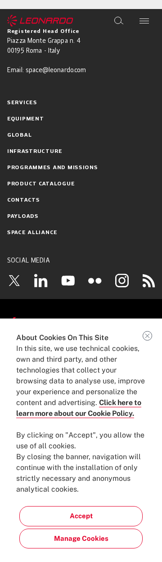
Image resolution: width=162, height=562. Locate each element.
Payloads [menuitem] (23, 216)
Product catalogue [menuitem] (41, 184)
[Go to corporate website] (40, 21)
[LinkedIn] (41, 280)
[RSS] (149, 280)
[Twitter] (14, 280)
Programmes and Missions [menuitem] (52, 167)
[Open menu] (144, 21)
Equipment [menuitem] (25, 119)
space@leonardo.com (56, 70)
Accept (81, 516)
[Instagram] (122, 280)
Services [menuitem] (22, 103)
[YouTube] (68, 280)
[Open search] (119, 21)
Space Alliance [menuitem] (32, 232)
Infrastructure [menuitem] (35, 151)
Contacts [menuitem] (23, 200)
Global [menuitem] (19, 135)
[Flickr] (95, 280)
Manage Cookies (81, 538)
